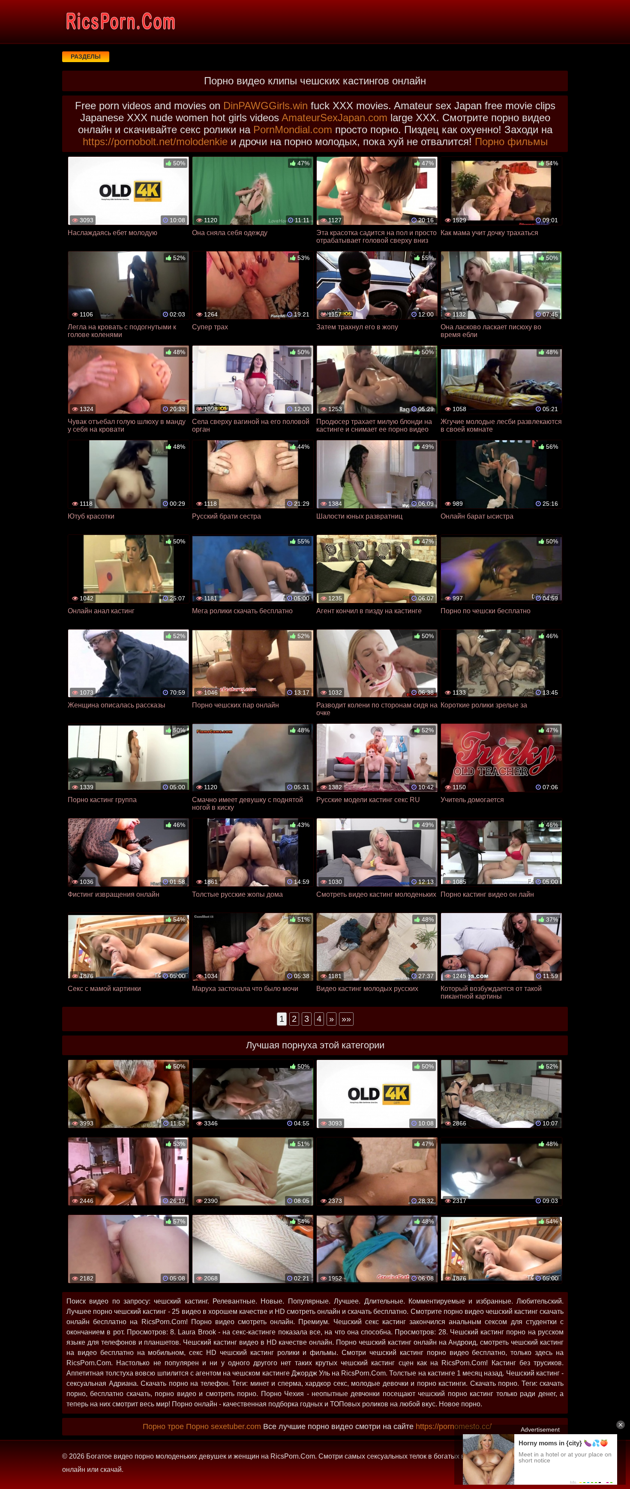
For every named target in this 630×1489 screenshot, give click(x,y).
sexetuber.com (236, 1426)
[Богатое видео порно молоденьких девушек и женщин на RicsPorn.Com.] (120, 21)
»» (346, 1019)
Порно (197, 1426)
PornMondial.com (292, 129)
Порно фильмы (511, 141)
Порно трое (163, 1426)
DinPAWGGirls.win (265, 105)
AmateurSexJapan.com (334, 117)
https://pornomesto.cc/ (454, 1426)
